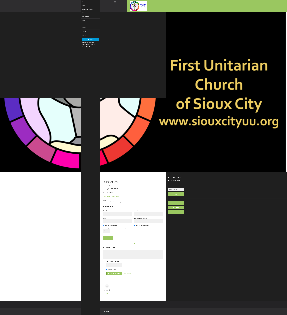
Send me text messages (142, 225)
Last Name (137, 211)
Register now (84, 46)
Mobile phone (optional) (141, 218)
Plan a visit (176, 203)
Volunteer (176, 207)
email (90, 42)
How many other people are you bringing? (115, 228)
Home (82, 2)
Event (82, 5)
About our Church (86, 9)
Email (104, 218)
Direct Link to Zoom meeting (111, 196)
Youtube (83, 24)
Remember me (112, 269)
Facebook (83, 28)
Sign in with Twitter (175, 177)
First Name (106, 211)
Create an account (127, 273)
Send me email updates (110, 225)
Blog (82, 20)
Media (82, 13)
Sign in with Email (175, 180)
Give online (176, 212)
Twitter (83, 31)
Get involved (84, 16)
